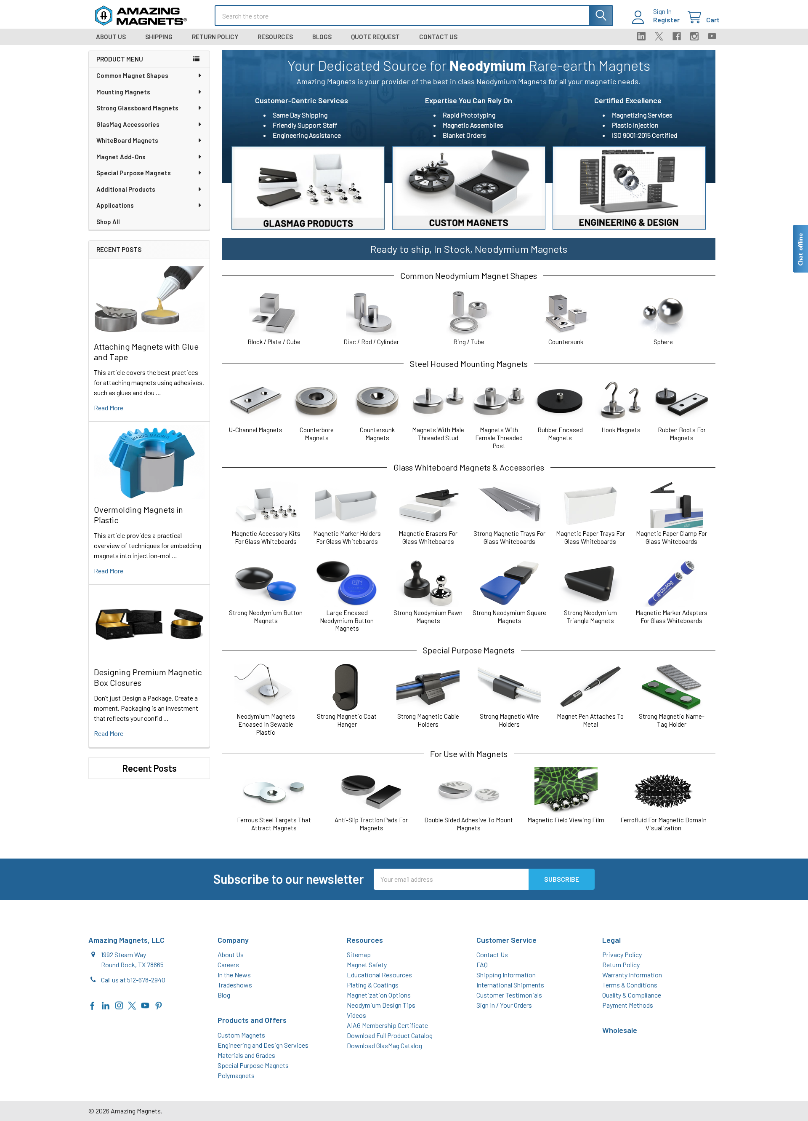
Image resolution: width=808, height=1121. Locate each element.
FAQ (482, 964)
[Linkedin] (641, 36)
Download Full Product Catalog (390, 1035)
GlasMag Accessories (127, 124)
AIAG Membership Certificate (387, 1025)
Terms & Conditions (629, 985)
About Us (111, 36)
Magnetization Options (379, 995)
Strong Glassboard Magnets (137, 108)
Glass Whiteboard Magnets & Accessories (468, 467)
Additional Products (125, 189)
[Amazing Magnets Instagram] (119, 1005)
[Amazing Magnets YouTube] (145, 1005)
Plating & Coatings (373, 985)
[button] (308, 188)
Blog (224, 995)
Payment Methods (627, 1005)
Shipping (159, 36)
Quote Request (375, 36)
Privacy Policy (622, 954)
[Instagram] (694, 36)
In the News (234, 975)
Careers (228, 964)
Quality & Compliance (631, 995)
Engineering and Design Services (263, 1045)
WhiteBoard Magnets (127, 140)
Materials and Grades (246, 1055)
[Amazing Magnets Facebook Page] (92, 1005)
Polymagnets (236, 1075)
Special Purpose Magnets (133, 173)
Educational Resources (379, 975)
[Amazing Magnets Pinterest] (158, 1005)
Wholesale (619, 1030)
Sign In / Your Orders (504, 1005)
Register (666, 20)
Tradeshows (235, 985)
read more (108, 408)
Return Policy (215, 36)
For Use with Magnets (469, 754)
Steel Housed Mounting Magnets (469, 364)
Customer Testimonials (509, 995)
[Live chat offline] (800, 248)
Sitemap (359, 954)
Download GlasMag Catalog (384, 1045)
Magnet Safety (367, 964)
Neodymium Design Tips (381, 1005)
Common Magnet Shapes (132, 75)
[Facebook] (676, 36)
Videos (356, 1015)
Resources (275, 36)
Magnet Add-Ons (121, 157)
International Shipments (510, 985)
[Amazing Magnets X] (132, 1005)
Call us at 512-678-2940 (133, 980)
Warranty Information (632, 975)
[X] (659, 36)
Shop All (108, 221)
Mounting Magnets (123, 92)
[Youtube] (712, 36)
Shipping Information (506, 975)
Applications (115, 205)
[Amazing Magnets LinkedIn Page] (105, 1005)
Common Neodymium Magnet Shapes (468, 275)
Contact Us (438, 36)
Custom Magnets (241, 1035)
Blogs (322, 36)
